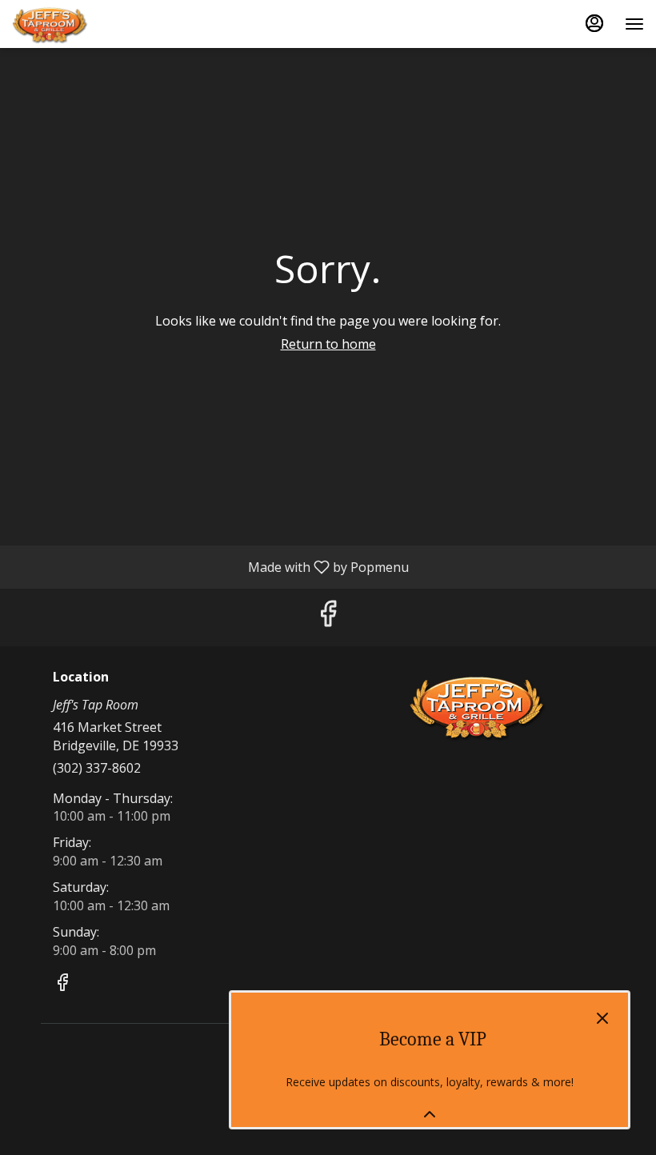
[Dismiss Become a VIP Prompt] (602, 1018)
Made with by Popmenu (210, 566)
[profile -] (594, 23)
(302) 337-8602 (97, 768)
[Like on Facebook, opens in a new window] (328, 617)
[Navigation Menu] (634, 24)
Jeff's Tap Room (477, 706)
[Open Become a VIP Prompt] (429, 1114)
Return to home (328, 344)
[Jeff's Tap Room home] (84, 24)
